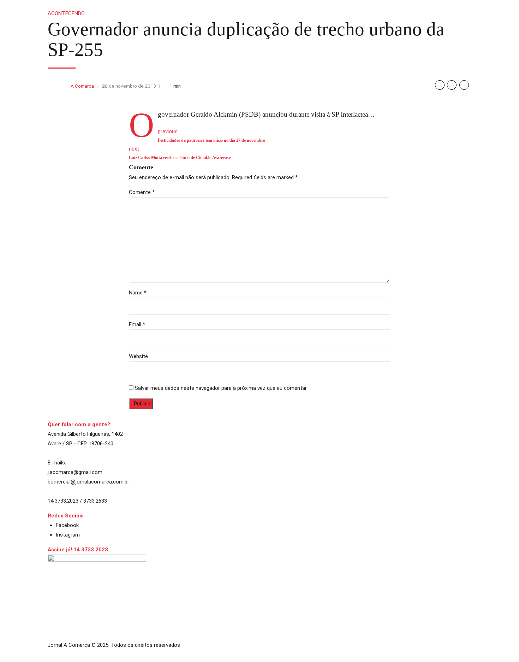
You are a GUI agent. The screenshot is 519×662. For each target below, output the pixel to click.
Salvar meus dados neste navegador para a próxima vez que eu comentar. (221, 388)
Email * (137, 324)
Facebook (67, 525)
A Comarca (82, 86)
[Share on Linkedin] (464, 85)
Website (138, 356)
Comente (142, 192)
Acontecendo (66, 13)
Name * (138, 292)
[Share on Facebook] (440, 85)
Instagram (68, 535)
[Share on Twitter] (452, 85)
